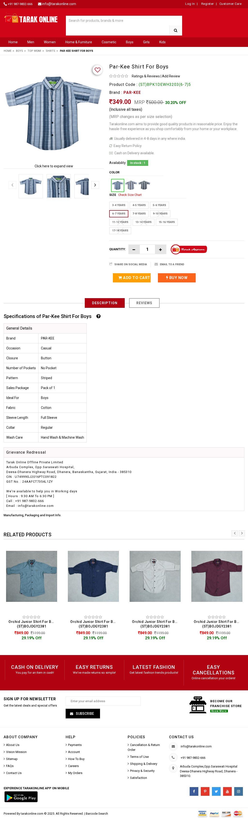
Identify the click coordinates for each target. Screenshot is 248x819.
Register (207, 4)
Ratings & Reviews (146, 76)
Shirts (50, 50)
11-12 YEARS (120, 222)
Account (74, 752)
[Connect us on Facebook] (194, 791)
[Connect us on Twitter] (216, 791)
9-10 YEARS (160, 213)
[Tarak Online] (31, 17)
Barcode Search (97, 813)
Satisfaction (138, 778)
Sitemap (12, 759)
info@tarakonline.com (59, 4)
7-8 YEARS (139, 213)
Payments (75, 745)
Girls (146, 42)
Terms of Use (139, 757)
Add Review (171, 76)
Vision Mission (16, 752)
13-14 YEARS (143, 222)
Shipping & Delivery (143, 764)
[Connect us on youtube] (227, 791)
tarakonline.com (32, 813)
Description (104, 303)
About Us (12, 745)
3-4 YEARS (118, 205)
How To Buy (76, 759)
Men (30, 42)
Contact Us (14, 773)
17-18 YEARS (120, 230)
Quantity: (117, 249)
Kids (162, 42)
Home (13, 42)
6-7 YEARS (118, 213)
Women (50, 42)
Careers (73, 766)
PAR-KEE (132, 92)
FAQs (10, 766)
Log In (190, 4)
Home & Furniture (78, 42)
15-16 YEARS (167, 222)
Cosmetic (109, 42)
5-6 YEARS (159, 205)
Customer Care (230, 4)
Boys (129, 42)
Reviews (144, 303)
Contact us (181, 737)
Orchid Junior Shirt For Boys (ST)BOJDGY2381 (32, 624)
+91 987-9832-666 (20, 4)
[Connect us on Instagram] (238, 791)
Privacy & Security (142, 771)
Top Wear (34, 50)
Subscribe (84, 714)
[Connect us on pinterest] (205, 791)
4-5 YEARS (139, 205)
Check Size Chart (130, 195)
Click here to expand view (54, 166)
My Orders (75, 773)
